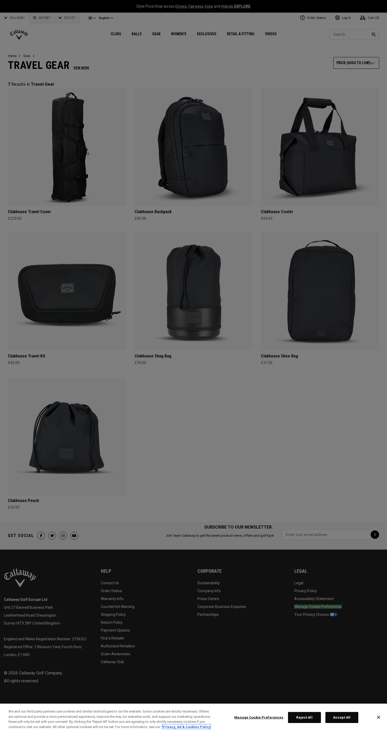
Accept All (341, 717)
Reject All (304, 717)
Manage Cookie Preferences (258, 717)
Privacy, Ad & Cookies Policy (186, 727)
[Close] (378, 717)
